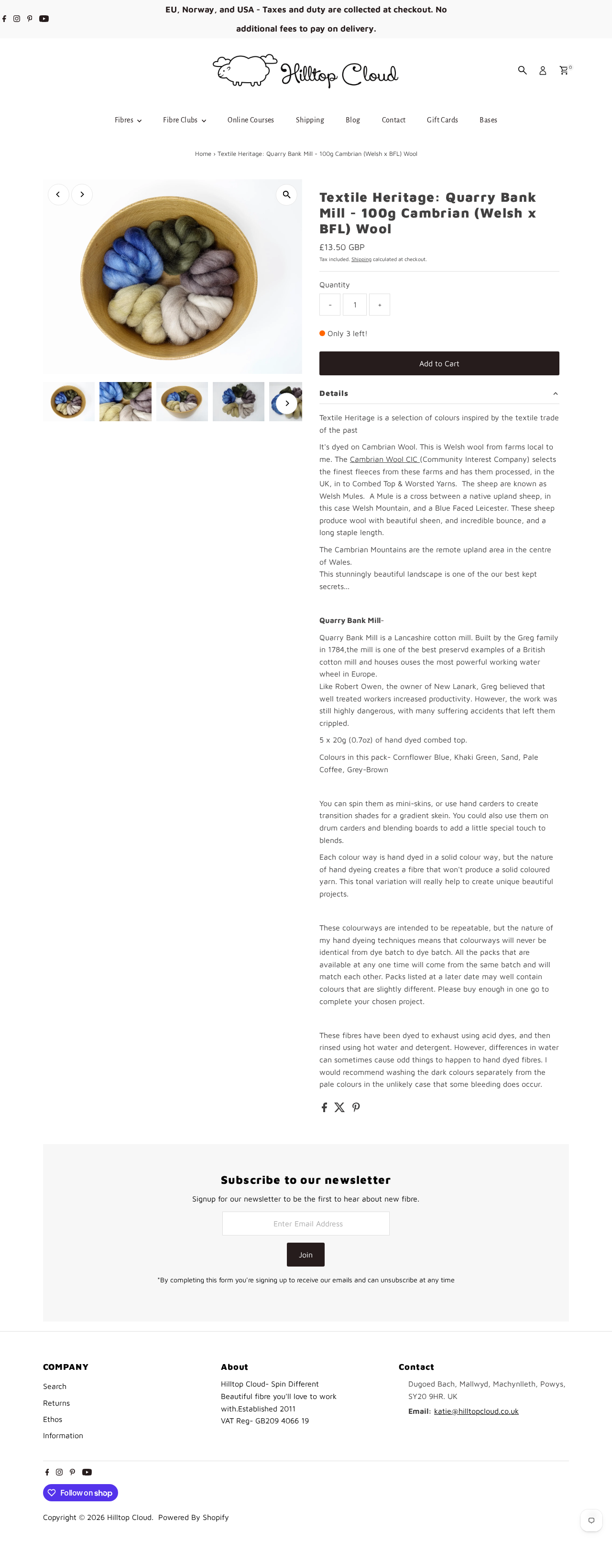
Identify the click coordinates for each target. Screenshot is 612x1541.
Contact (394, 120)
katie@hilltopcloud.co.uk (476, 1411)
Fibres (125, 120)
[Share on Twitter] (341, 1109)
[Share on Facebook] (325, 1109)
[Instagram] (16, 19)
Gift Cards (442, 120)
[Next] (82, 194)
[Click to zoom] (286, 195)
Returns (56, 1403)
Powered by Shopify (193, 1517)
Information (63, 1435)
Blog (353, 120)
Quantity (334, 284)
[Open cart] (564, 70)
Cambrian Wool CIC (385, 459)
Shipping (310, 120)
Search (54, 1386)
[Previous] (58, 194)
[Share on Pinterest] (356, 1109)
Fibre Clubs (181, 120)
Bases (488, 120)
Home (203, 153)
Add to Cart (439, 363)
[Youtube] (44, 19)
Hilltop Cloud (129, 1517)
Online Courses (251, 120)
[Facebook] (4, 19)
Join (306, 1254)
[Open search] (522, 70)
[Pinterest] (30, 19)
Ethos (52, 1419)
